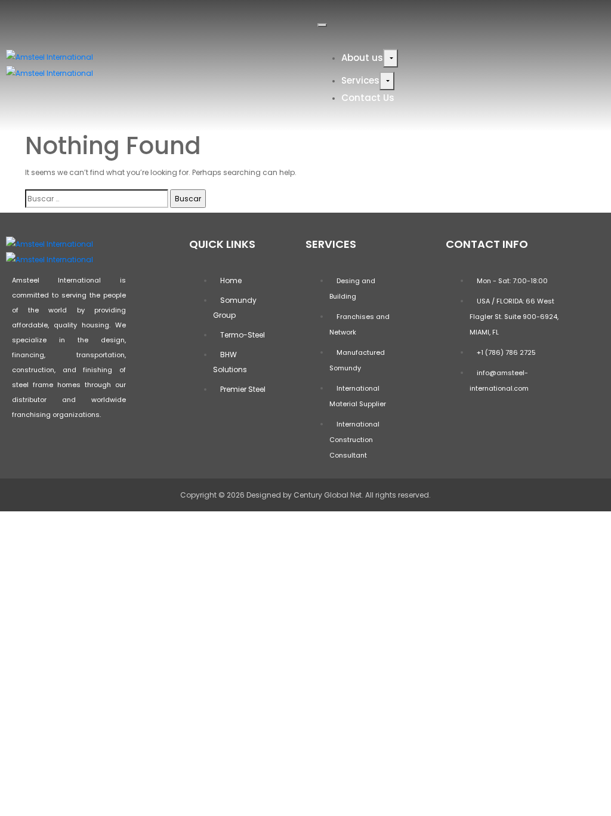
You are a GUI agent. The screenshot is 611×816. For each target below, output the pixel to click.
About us (362, 57)
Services (360, 80)
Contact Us (367, 97)
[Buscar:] (96, 198)
